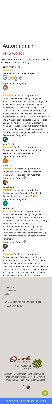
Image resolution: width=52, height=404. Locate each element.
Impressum (9, 287)
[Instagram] (28, 387)
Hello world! (12, 53)
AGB (6, 294)
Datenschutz (10, 291)
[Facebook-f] (23, 387)
